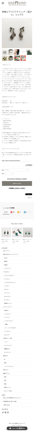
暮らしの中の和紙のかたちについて (12, 397)
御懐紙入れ (7, 348)
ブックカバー (7, 331)
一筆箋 (5, 324)
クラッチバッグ (8, 345)
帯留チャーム (7, 387)
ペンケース (7, 317)
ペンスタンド (7, 313)
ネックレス (7, 279)
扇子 (5, 380)
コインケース (7, 268)
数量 (3, 173)
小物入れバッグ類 (7, 338)
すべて (6, 212)
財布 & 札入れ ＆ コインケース (10, 254)
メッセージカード (8, 320)
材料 (5, 362)
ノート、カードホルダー (10, 327)
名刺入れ (6, 310)
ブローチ (6, 289)
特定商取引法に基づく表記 (10, 401)
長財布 (5, 261)
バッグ (5, 341)
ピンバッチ (7, 292)
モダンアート (6, 250)
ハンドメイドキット (9, 366)
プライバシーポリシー (17, 425)
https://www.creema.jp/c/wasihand (11, 160)
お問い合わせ (6, 405)
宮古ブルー (6, 369)
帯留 (5, 384)
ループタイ (7, 299)
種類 (3, 170)
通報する (29, 197)
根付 (5, 376)
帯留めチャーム (8, 303)
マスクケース (7, 352)
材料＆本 (5, 355)
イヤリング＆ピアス (9, 275)
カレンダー (7, 334)
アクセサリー (6, 271)
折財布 (5, 264)
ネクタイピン (7, 296)
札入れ (5, 258)
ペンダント (7, 285)
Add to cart (17, 183)
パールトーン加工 (7, 391)
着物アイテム (6, 373)
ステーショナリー (7, 306)
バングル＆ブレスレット (10, 282)
